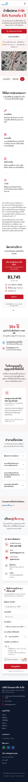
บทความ (4, 723)
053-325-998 (15, 546)
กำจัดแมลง (4, 717)
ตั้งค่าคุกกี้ (4, 763)
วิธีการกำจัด (15, 79)
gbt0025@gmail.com (17, 553)
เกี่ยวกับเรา (4, 725)
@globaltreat (14, 559)
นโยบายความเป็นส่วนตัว (8, 757)
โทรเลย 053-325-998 (15, 31)
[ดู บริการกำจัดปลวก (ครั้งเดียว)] (13, 310)
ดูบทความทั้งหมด (7, 505)
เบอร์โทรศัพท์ (8, 612)
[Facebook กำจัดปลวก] (13, 747)
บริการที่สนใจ (8, 622)
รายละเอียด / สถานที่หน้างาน (11, 642)
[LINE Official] (4, 747)
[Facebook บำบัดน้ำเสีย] (8, 747)
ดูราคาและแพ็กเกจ (14, 37)
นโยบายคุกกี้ (5, 760)
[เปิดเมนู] (25, 3)
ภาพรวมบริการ (6, 79)
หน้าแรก (4, 715)
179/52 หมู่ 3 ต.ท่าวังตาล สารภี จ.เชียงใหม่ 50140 (15, 697)
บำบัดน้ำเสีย (5, 720)
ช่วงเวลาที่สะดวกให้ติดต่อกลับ (11, 632)
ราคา (22, 79)
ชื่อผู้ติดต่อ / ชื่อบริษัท (10, 602)
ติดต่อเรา (14, 297)
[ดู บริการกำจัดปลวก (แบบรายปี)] (14, 310)
